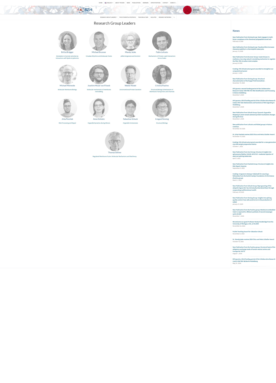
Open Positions (155, 3)
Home (100, 3)
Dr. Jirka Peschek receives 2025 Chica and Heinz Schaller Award (253, 134)
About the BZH (119, 3)
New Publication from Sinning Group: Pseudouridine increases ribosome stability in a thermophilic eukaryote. (253, 48)
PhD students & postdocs (127, 17)
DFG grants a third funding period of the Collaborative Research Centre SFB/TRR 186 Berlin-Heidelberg (254, 260)
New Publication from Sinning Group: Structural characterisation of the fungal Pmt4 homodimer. (249, 80)
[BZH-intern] (174, 17)
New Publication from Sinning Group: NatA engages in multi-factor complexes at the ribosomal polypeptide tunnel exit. (253, 38)
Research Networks (165, 17)
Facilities (153, 17)
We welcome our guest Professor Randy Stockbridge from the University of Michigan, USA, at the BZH (253, 223)
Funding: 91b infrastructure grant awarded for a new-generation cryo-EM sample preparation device (254, 143)
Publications (136, 3)
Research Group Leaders (108, 17)
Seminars (145, 3)
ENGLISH (109, 3)
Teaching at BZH (143, 17)
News (128, 3)
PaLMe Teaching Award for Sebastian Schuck (247, 232)
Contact (165, 3)
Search (172, 3)
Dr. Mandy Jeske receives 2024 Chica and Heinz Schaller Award (253, 239)
